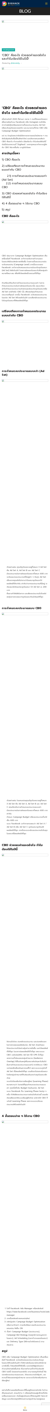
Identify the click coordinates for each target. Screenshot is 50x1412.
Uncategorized (8, 50)
